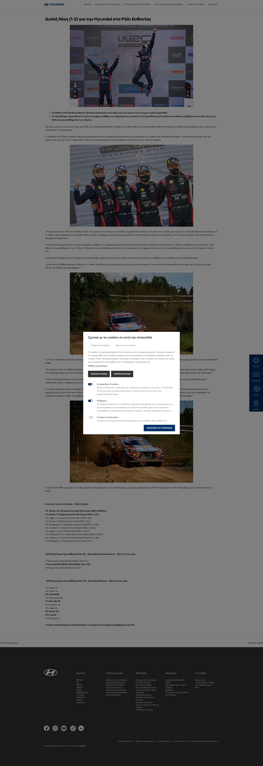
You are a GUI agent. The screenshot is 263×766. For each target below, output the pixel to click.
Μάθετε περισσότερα (97, 366)
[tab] (100, 345)
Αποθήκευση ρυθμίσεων (159, 428)
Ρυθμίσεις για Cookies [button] (100, 345)
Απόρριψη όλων (122, 374)
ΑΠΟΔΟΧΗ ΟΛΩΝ (99, 374)
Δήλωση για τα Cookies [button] (126, 345)
